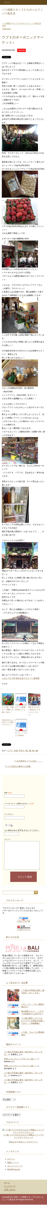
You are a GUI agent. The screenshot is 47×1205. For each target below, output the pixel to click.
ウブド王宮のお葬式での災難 (17, 766)
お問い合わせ (10, 1190)
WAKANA (21, 50)
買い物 (28, 751)
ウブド (10, 751)
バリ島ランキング (23, 930)
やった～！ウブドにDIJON (21, 734)
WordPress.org (13, 1169)
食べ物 (35, 751)
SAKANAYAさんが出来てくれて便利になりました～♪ (8, 722)
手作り (21, 751)
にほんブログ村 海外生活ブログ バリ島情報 (20, 678)
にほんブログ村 (23, 921)
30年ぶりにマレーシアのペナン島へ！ (20, 1059)
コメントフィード (15, 1166)
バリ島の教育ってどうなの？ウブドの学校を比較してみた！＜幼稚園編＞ (32, 1020)
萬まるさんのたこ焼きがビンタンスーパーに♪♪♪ (34, 711)
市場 (16, 751)
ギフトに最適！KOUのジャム (21, 708)
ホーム (7, 1183)
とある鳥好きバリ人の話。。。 (28, 761)
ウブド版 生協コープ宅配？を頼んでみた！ (8, 709)
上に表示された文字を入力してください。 (22, 830)
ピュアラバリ (10, 1186)
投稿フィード (13, 1162)
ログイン (11, 1159)
